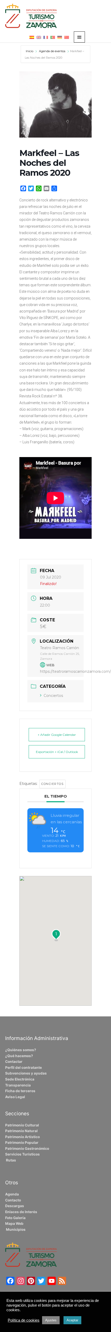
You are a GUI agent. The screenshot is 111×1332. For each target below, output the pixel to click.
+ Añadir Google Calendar (57, 735)
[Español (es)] (31, 37)
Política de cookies (23, 1320)
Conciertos (53, 695)
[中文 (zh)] (66, 37)
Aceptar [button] (72, 1320)
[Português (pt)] (52, 37)
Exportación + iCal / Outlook (57, 752)
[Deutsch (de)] (59, 37)
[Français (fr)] (45, 37)
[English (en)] (38, 37)
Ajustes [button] (51, 1320)
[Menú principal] (79, 37)
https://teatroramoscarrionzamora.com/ (75, 671)
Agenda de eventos (52, 51)
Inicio (30, 51)
